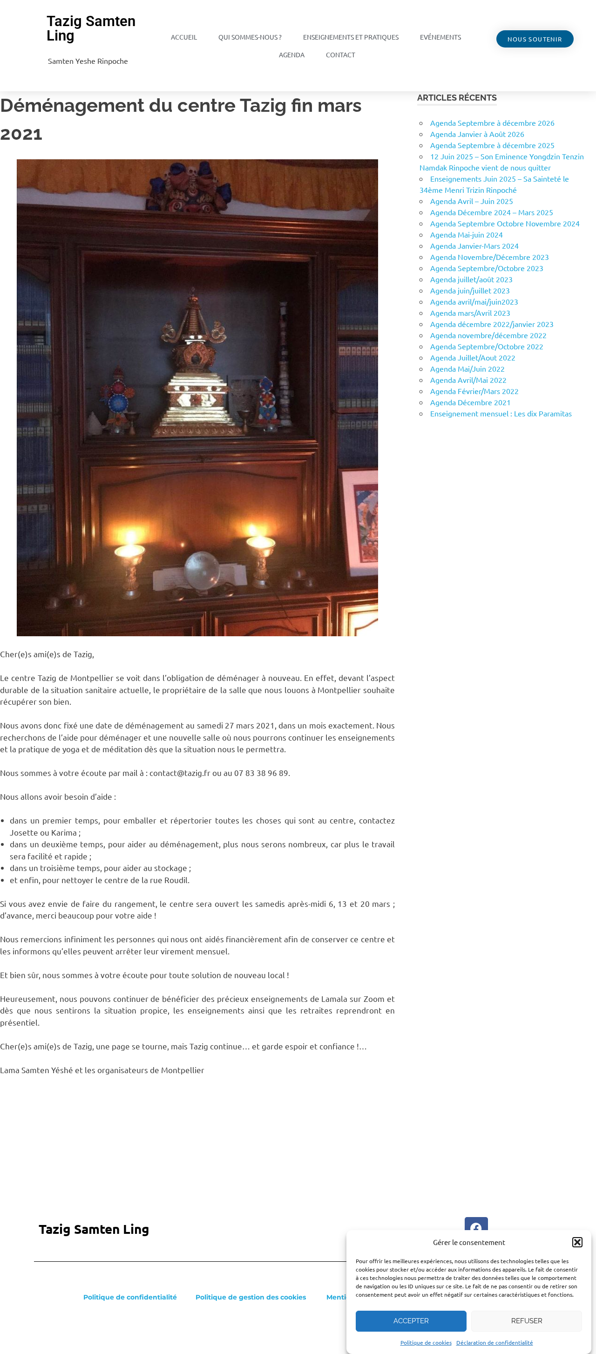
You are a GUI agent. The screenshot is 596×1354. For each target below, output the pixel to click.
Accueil (184, 37)
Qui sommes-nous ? (250, 37)
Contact (340, 54)
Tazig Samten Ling (91, 28)
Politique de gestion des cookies (251, 1297)
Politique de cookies (426, 1342)
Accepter (411, 1321)
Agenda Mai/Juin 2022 (467, 368)
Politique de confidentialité (130, 1297)
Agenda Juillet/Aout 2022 (472, 357)
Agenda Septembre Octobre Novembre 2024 (505, 223)
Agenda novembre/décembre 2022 (488, 335)
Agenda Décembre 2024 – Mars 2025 (491, 212)
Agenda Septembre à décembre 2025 (492, 145)
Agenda (292, 54)
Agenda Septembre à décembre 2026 (492, 122)
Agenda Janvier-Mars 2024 (474, 245)
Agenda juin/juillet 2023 (470, 290)
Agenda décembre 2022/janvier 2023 (492, 323)
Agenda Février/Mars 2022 (474, 390)
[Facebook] (476, 1228)
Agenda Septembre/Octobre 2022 (486, 346)
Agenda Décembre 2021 (470, 402)
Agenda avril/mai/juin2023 (474, 301)
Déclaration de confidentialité (494, 1342)
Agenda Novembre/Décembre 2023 (489, 256)
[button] (577, 1242)
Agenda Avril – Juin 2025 (471, 200)
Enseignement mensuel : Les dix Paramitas (501, 413)
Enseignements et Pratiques (351, 37)
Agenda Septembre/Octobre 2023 (486, 267)
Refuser (526, 1321)
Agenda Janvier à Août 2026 (477, 133)
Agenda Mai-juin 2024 (466, 234)
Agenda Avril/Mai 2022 (468, 379)
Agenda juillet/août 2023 (471, 279)
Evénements (440, 37)
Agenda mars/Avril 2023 (470, 312)
